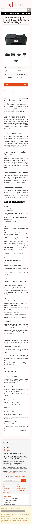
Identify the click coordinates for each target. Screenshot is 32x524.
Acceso (13, 13)
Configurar (4, 511)
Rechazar (11, 511)
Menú (6, 13)
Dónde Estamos (7, 492)
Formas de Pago (21, 488)
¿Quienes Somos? (22, 490)
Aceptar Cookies (20, 511)
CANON (19, 67)
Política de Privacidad (10, 472)
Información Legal (22, 485)
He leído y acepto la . (15, 476)
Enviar (23, 480)
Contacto (21, 13)
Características (8, 91)
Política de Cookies (22, 487)
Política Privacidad (8, 487)
